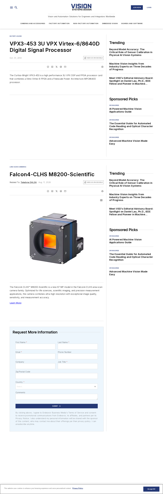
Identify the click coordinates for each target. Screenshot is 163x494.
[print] (102, 67)
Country (20, 382)
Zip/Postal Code (23, 371)
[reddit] (61, 67)
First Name (21, 342)
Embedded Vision (110, 23)
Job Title (62, 362)
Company (20, 362)
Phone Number (64, 352)
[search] (16, 7)
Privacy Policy (77, 488)
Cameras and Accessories (32, 23)
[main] (81, 489)
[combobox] (57, 386)
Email (19, 352)
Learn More (15, 303)
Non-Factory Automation (85, 23)
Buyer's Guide (16, 36)
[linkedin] (52, 67)
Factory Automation (59, 23)
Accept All (151, 489)
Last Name (63, 342)
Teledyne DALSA (29, 182)
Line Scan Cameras (18, 167)
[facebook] (48, 67)
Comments (20, 392)
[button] (11, 7)
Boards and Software (132, 23)
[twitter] (56, 67)
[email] (65, 67)
